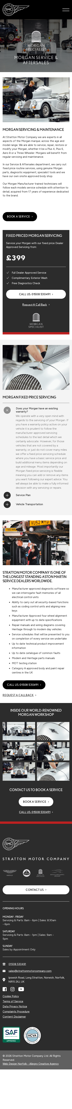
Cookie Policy (11, 996)
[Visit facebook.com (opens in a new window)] (5, 989)
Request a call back (34, 304)
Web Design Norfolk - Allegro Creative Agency (31, 1063)
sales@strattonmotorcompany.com (30, 971)
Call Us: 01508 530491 (35, 294)
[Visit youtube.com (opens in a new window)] (21, 989)
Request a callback (18, 695)
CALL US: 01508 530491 (22, 684)
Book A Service (18, 216)
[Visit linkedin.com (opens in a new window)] (12, 989)
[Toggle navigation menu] (65, 9)
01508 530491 (17, 964)
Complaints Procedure (16, 1011)
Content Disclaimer (14, 1016)
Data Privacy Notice (15, 1006)
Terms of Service (13, 1001)
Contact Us (35, 889)
